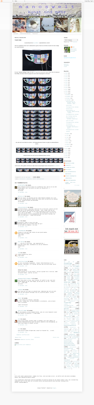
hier (34, 72)
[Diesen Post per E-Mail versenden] (33, 177)
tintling (77, 362)
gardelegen (74, 307)
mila (19, 328)
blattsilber (69, 105)
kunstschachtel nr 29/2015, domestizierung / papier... (72, 111)
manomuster (72, 334)
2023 (66, 78)
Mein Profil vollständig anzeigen (74, 50)
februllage (66, 298)
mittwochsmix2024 (68, 339)
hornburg (75, 312)
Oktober (68, 98)
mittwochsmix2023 (72, 338)
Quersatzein (68, 173)
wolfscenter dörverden (72, 367)
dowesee (77, 292)
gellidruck (66, 310)
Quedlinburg (67, 275)
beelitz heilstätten (75, 286)
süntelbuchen (76, 361)
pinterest (66, 64)
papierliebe (76, 353)
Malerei (69, 272)
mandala (76, 332)
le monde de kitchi (70, 167)
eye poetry (73, 297)
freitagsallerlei (68, 305)
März (67, 142)
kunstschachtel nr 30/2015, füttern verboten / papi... (71, 102)
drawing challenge (73, 293)
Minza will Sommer (22, 310)
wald (76, 363)
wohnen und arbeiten (73, 366)
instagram (66, 65)
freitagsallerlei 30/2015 (72, 107)
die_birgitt (68, 169)
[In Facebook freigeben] (38, 177)
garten (66, 309)
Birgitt (20, 298)
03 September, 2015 (22, 332)
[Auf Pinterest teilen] (39, 177)
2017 (66, 89)
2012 (66, 152)
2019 (66, 85)
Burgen (67, 266)
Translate (74, 41)
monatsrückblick (68, 342)
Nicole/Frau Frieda (22, 261)
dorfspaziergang (68, 292)
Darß (70, 268)
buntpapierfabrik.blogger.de (25, 278)
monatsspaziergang (69, 343)
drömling (69, 294)
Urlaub (68, 279)
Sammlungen (76, 275)
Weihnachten (76, 279)
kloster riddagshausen (71, 321)
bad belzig (66, 286)
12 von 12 (69, 261)
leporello (66, 329)
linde (73, 329)
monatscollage (68, 341)
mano (73, 47)
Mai (67, 139)
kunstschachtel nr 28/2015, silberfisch (71, 118)
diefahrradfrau (21, 185)
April (67, 140)
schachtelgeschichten (73, 357)
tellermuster (69, 124)
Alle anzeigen (77, 185)
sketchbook (67, 360)
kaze (19, 319)
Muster (76, 272)
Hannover (66, 270)
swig (19, 252)
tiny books (68, 363)
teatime (68, 131)
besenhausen (66, 288)
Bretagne (77, 264)
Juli (67, 135)
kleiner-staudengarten (70, 176)
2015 (66, 93)
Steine (68, 276)
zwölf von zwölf (67, 368)
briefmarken (67, 289)
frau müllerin (35, 42)
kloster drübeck (75, 320)
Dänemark (77, 268)
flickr (65, 66)
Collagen (76, 266)
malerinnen (66, 332)
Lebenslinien (68, 178)
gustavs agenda (75, 310)
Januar (68, 146)
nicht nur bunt (69, 120)
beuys (75, 288)
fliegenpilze (72, 301)
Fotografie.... (69, 165)
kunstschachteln (70, 325)
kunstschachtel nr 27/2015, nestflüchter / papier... (72, 127)
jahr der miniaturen (74, 314)
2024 (66, 76)
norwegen (75, 350)
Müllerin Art (21, 196)
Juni (67, 137)
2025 (66, 75)
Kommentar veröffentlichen (23, 334)
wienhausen (76, 364)
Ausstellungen (68, 264)
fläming (65, 304)
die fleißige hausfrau (71, 116)
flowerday (67, 303)
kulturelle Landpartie (70, 324)
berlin (75, 287)
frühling (66, 307)
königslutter (73, 327)
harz (68, 312)
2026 (66, 73)
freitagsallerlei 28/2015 (72, 122)
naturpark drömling (69, 349)
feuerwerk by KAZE (69, 163)
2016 (66, 91)
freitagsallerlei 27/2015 (72, 129)
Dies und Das (21, 241)
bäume (73, 289)
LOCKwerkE (20, 289)
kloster (69, 319)
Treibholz (77, 278)
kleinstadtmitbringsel (74, 317)
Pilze (75, 274)
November (68, 96)
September (68, 100)
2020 (66, 84)
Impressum (35, 33)
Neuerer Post (18, 337)
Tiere (68, 278)
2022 (66, 80)
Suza (19, 220)
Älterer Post (56, 337)
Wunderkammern (71, 280)
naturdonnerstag (68, 348)
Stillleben (76, 276)
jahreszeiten (67, 316)
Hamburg (74, 269)
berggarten (68, 287)
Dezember (68, 94)
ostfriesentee (74, 352)
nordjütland (67, 350)
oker (65, 352)
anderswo (67, 282)
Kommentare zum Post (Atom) (27, 339)
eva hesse (66, 297)
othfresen (66, 353)
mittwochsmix (75, 337)
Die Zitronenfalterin (70, 171)
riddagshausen (76, 356)
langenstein (66, 328)
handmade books (75, 311)
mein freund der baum (70, 335)
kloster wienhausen (69, 322)
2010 (66, 155)
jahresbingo (72, 315)
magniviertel (74, 331)
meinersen (66, 337)
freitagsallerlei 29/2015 (72, 114)
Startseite (16, 33)
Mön (69, 274)
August (68, 133)
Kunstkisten (76, 270)
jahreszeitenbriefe (22, 207)
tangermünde (69, 362)
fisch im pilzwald (75, 300)
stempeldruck (67, 361)
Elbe (68, 269)
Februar (68, 144)
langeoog (75, 328)
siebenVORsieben (22, 230)
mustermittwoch (69, 345)
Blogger (54, 388)
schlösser (72, 358)
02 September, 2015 (22, 192)
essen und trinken (71, 296)
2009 (66, 157)
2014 (66, 148)
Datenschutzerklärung (25, 33)
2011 (66, 153)
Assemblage (68, 263)
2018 (66, 87)
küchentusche (69, 108)
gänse (68, 311)
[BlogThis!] (35, 177)
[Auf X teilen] (36, 177)
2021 (66, 82)
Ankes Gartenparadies (70, 180)
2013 (66, 150)
